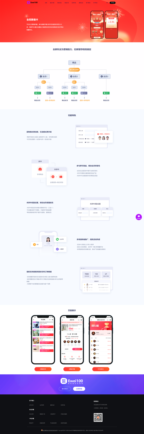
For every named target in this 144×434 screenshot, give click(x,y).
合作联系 (42, 405)
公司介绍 (31, 405)
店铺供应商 (42, 423)
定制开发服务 (64, 423)
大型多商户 (53, 414)
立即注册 (112, 2)
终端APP (31, 423)
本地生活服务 (64, 414)
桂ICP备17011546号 (98, 430)
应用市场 (63, 405)
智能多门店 (42, 414)
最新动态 (52, 405)
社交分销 (31, 414)
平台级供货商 (53, 423)
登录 (107, 2)
